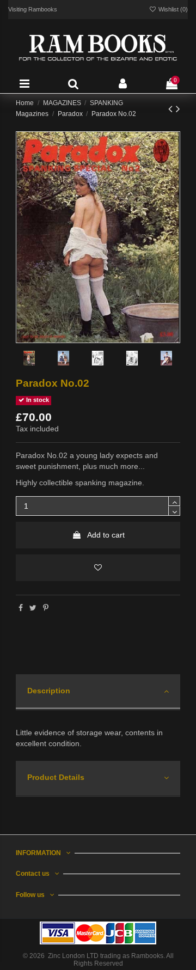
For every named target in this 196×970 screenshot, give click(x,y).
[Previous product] (172, 108)
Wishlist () (172, 9)
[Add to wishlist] (98, 567)
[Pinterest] (45, 607)
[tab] (98, 692)
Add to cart (106, 534)
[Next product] (178, 108)
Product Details (55, 777)
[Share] (21, 607)
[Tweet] (32, 607)
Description (48, 690)
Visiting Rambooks (32, 9)
